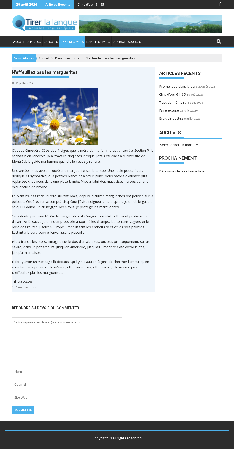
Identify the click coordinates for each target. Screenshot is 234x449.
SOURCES (134, 42)
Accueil (19, 42)
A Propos (34, 42)
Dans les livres (98, 42)
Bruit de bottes (171, 118)
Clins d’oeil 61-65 (172, 94)
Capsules (51, 42)
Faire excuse (169, 110)
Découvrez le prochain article (182, 171)
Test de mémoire (91, 4)
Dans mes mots (72, 42)
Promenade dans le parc (178, 86)
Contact (119, 42)
